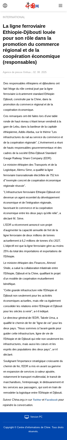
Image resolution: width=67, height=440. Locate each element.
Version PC (36, 416)
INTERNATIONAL (14, 17)
